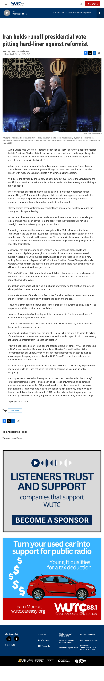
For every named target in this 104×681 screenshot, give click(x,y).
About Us (42, 635)
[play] (7, 12)
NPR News (15, 410)
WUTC (13, 645)
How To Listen (43, 640)
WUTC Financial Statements (65, 635)
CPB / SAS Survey (87, 635)
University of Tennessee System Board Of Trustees (88, 647)
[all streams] (100, 13)
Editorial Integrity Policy (68, 648)
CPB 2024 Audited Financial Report (66, 641)
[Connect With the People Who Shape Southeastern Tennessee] (52, 491)
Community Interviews (89, 640)
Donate (94, 4)
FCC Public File (44, 646)
